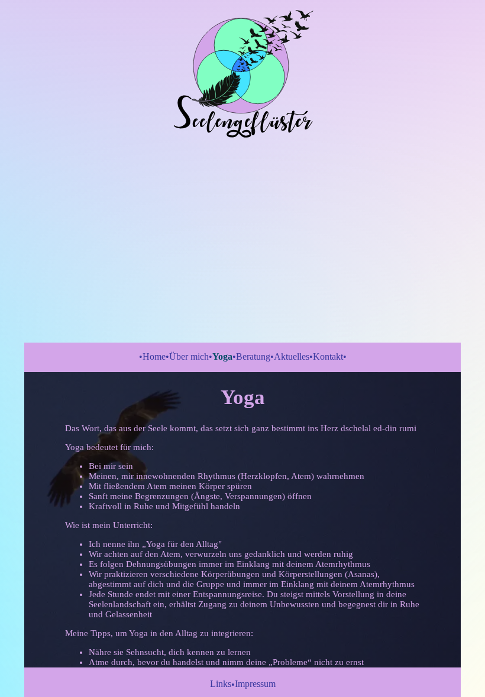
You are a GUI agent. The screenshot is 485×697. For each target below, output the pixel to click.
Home (154, 356)
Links (220, 684)
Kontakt (328, 356)
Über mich (189, 356)
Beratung (253, 356)
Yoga (222, 356)
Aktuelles (291, 356)
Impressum (255, 684)
